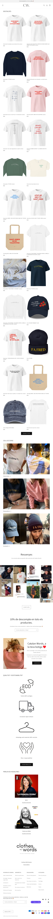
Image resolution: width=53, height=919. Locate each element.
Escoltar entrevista (26, 802)
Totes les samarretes (19, 875)
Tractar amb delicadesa (31, 884)
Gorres (40, 878)
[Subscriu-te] (36, 630)
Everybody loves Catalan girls (20, 883)
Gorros (40, 884)
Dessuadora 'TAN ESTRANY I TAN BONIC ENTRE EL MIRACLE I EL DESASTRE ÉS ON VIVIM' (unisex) (14, 323)
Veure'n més (26, 607)
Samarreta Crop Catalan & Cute (33, 184)
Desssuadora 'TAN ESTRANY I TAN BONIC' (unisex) (12, 288)
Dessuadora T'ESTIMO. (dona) (9, 184)
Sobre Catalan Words (7, 875)
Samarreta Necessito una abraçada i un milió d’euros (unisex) (37, 80)
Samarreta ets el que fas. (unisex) (33, 427)
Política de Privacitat (7, 890)
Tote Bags (41, 881)
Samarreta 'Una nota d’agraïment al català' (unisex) (13, 148)
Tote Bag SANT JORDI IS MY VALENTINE (10, 253)
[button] (2, 5)
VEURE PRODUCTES (26, 764)
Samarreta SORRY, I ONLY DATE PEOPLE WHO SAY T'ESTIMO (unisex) (14, 219)
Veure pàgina (26, 864)
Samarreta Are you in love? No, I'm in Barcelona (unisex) (14, 114)
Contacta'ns (5, 882)
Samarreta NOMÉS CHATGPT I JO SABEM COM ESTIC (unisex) (37, 149)
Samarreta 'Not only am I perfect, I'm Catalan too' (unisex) (14, 393)
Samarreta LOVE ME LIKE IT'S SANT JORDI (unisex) (36, 218)
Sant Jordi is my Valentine (18, 879)
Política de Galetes (7, 893)
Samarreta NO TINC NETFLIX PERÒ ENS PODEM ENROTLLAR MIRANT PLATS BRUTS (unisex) (38, 45)
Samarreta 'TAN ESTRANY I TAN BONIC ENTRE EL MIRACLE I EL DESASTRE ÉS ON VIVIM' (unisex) (38, 254)
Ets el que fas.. (18, 890)
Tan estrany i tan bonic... (20, 887)
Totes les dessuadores (31, 875)
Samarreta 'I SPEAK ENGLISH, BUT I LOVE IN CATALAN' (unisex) (13, 359)
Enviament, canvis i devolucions (7, 886)
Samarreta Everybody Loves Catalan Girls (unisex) (12, 44)
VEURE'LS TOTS (26, 433)
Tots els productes (42, 875)
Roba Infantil (41, 889)
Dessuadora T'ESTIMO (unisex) (9, 79)
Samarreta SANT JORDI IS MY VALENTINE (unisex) (36, 114)
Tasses (40, 887)
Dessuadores (6, 511)
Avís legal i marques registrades (7, 879)
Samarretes (6, 476)
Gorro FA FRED (29, 358)
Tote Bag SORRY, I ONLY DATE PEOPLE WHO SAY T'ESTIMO (38, 393)
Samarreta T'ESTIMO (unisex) (32, 288)
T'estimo (28, 878)
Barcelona (29, 887)
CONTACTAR (37, 663)
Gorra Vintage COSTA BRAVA (8, 427)
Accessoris (6, 546)
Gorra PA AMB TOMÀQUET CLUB (33, 323)
